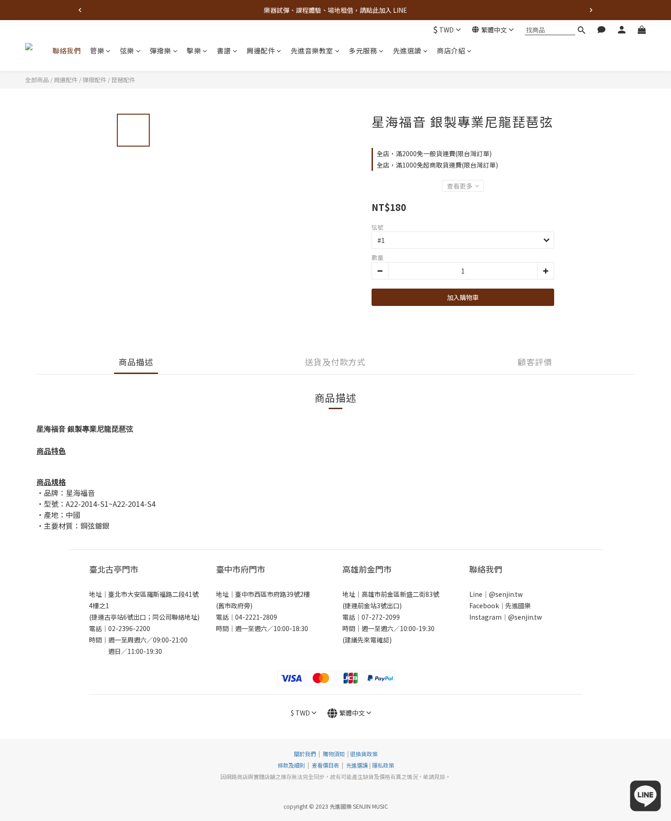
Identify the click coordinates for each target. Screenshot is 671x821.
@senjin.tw (506, 594)
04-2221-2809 (256, 616)
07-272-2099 (381, 616)
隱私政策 (383, 765)
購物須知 (334, 754)
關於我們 (305, 754)
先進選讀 (407, 50)
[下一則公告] (591, 10)
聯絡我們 (66, 50)
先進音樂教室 (312, 50)
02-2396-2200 (129, 628)
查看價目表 (325, 765)
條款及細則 (292, 765)
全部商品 (37, 79)
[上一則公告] (80, 10)
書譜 (224, 50)
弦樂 (127, 50)
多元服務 (363, 50)
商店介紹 (451, 50)
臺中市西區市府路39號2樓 (272, 594)
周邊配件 (260, 50)
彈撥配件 (94, 79)
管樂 (97, 50)
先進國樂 (518, 605)
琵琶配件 (123, 79)
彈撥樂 (160, 50)
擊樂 (194, 50)
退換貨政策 (363, 754)
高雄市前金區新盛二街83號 (400, 594)
